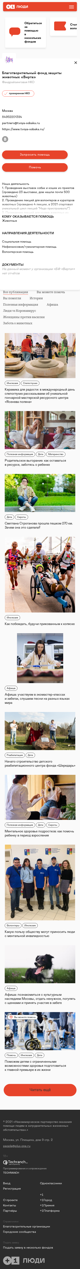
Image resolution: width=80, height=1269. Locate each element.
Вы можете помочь (51, 292)
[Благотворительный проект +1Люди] (27, 7)
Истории (36, 298)
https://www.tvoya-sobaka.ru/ (23, 129)
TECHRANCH (11, 1173)
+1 (41, 1195)
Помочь (35, 167)
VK (5, 139)
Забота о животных (17, 323)
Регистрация (12, 1188)
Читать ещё (40, 1090)
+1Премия (47, 1205)
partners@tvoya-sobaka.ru (21, 123)
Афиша (52, 305)
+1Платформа (49, 1210)
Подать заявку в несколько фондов (21, 1247)
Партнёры (10, 1210)
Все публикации (15, 292)
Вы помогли (12, 298)
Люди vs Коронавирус (19, 311)
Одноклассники (51, 1183)
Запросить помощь (35, 154)
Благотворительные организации (19, 1226)
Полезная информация (20, 305)
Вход (6, 1183)
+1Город (46, 1200)
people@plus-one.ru (16, 1146)
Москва (7, 110)
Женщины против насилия (24, 317)
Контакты (9, 1205)
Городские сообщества (19, 1232)
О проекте (10, 1200)
